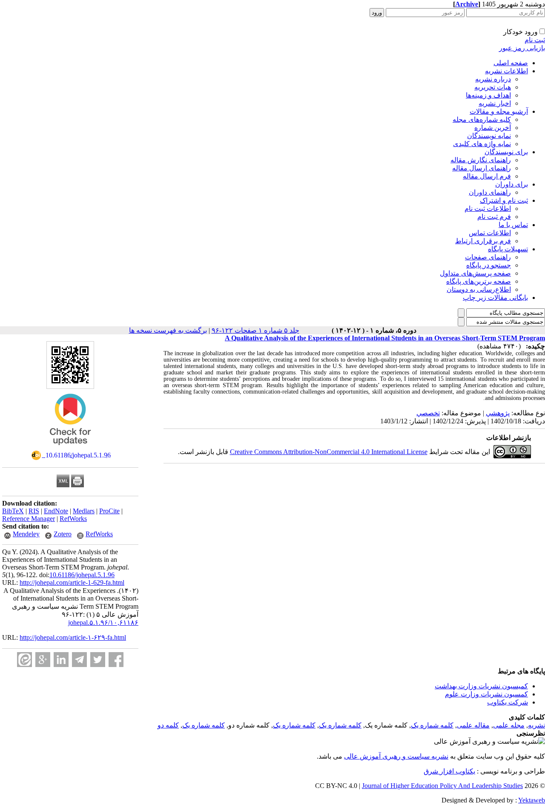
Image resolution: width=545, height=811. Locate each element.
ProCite (109, 511)
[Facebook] (116, 659)
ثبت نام (535, 39)
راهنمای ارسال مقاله (481, 168)
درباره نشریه (493, 79)
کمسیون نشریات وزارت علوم (486, 694)
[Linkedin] (61, 659)
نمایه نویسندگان (489, 135)
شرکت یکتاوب (507, 702)
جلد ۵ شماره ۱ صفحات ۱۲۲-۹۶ (255, 330)
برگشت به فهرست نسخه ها (168, 330)
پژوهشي (498, 413)
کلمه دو (168, 725)
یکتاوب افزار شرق (449, 771)
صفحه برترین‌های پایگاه (478, 281)
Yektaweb (531, 800)
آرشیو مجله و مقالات (499, 111)
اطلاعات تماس (490, 232)
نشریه (536, 725)
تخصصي (428, 413)
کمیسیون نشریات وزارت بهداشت (481, 686)
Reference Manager (28, 518)
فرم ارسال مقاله (487, 176)
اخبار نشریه (495, 103)
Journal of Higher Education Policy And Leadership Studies (442, 785)
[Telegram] (79, 659)
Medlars (84, 511)
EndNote (56, 511)
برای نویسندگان (506, 151)
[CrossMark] (70, 448)
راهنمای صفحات (488, 257)
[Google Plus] (42, 659)
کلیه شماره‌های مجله (482, 119)
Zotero (63, 534)
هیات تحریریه (492, 87)
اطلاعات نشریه (506, 71)
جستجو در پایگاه (488, 265)
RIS (34, 511)
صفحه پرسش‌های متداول (475, 273)
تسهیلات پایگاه (508, 249)
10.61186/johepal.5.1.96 (82, 574)
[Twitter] (97, 659)
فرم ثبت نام (494, 216)
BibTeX (13, 511)
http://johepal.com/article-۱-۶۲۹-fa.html (73, 637)
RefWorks (73, 518)
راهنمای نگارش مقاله (480, 160)
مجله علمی (509, 725)
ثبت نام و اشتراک (504, 200)
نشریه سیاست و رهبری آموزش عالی (396, 756)
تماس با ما (513, 224)
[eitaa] (24, 659)
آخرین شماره (492, 127)
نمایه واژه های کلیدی (482, 143)
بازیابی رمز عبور (522, 48)
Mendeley (26, 534)
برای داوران (511, 184)
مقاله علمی (473, 725)
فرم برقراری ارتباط (483, 240)
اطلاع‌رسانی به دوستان (479, 289)
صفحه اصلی (510, 62)
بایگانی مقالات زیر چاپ (495, 297)
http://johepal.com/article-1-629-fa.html (72, 582)
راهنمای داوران (490, 192)
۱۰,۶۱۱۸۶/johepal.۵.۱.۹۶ (103, 622)
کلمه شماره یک (432, 725)
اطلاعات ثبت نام (488, 208)
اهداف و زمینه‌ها (488, 95)
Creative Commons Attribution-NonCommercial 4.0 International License (328, 451)
